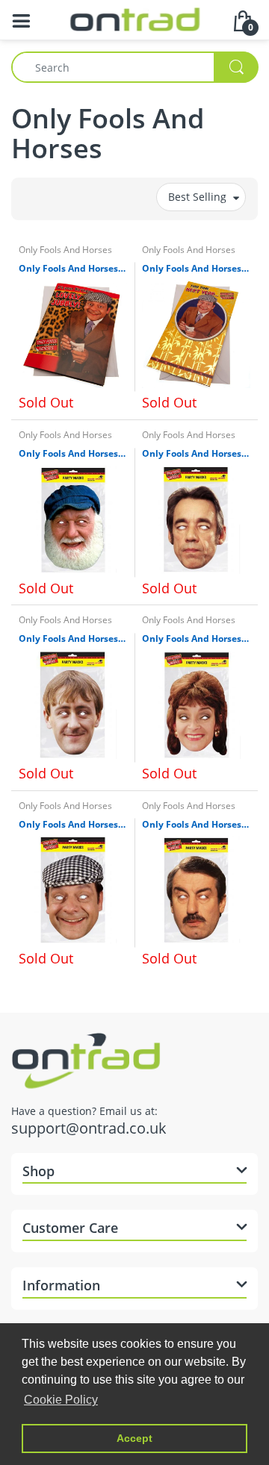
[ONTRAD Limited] (134, 18)
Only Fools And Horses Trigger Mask (196, 454)
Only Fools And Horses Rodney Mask (73, 639)
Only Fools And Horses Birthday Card (196, 269)
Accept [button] (134, 1438)
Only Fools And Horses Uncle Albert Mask (73, 454)
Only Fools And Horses (65, 249)
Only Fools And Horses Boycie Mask (196, 825)
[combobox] (134, 67)
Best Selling (197, 197)
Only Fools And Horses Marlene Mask (196, 639)
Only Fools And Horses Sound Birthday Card (73, 269)
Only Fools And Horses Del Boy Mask (73, 825)
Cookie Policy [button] (61, 1399)
